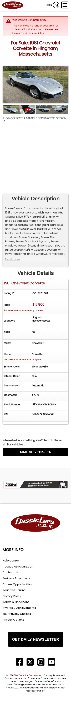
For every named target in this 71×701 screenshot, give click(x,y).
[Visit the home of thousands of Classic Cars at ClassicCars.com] (15, 5)
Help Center (11, 561)
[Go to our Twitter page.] (30, 662)
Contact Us (10, 572)
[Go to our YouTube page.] (51, 662)
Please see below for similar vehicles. (35, 31)
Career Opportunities (17, 584)
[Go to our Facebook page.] (19, 662)
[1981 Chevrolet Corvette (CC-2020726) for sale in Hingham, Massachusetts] (35, 84)
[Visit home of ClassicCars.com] (35, 528)
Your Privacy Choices (17, 614)
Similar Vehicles (35, 452)
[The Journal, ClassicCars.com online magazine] (35, 484)
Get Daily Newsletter (35, 639)
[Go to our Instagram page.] (40, 662)
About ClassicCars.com (18, 567)
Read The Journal (14, 590)
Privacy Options (13, 620)
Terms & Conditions (16, 602)
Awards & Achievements (19, 608)
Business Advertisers (16, 578)
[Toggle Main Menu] (64, 5)
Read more (12, 259)
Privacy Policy (12, 596)
